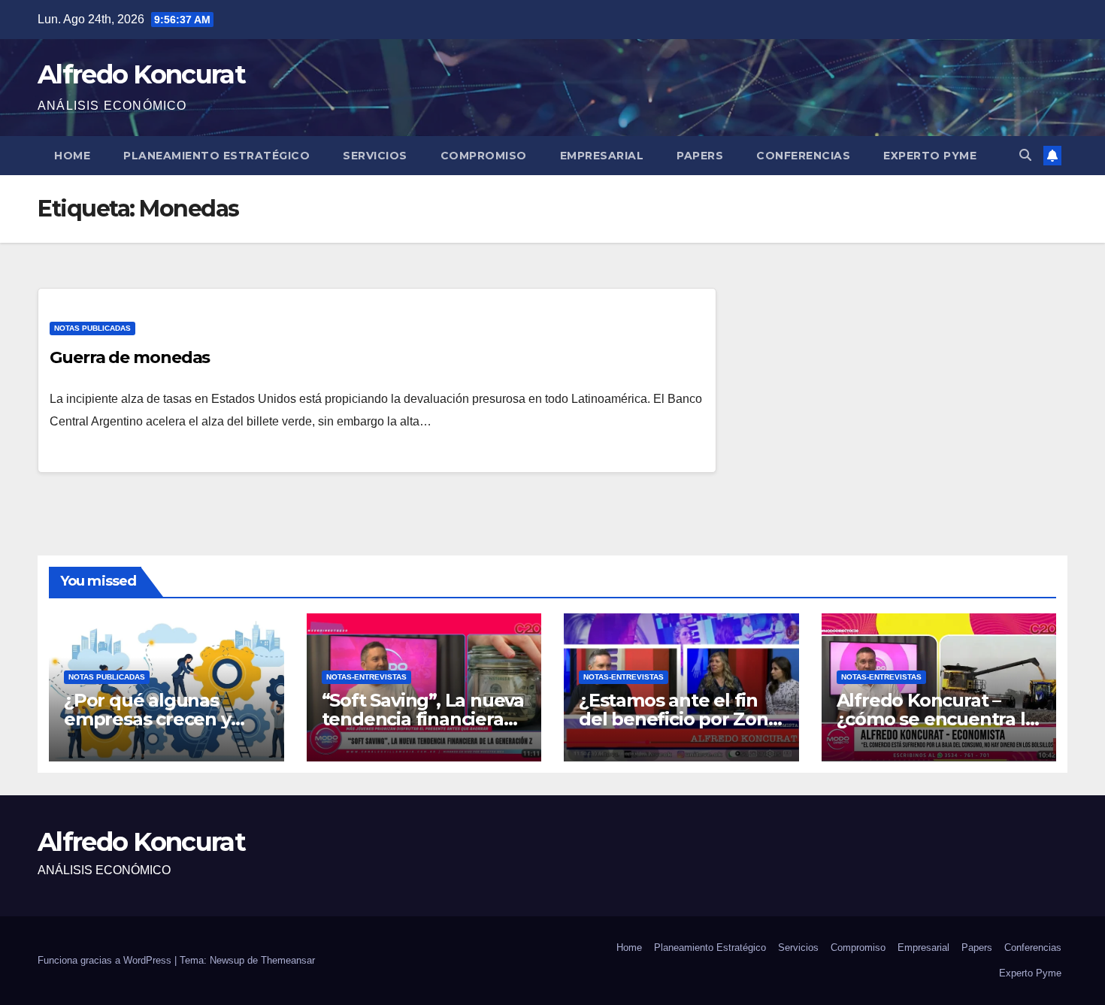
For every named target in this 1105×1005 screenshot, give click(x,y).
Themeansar (288, 960)
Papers (700, 155)
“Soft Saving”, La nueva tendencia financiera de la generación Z (423, 719)
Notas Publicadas (92, 328)
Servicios (375, 155)
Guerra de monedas (130, 357)
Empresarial (602, 155)
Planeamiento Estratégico (216, 155)
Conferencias (803, 155)
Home (72, 155)
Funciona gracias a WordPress (106, 960)
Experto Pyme (929, 155)
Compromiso (483, 155)
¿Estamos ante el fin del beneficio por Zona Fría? (679, 719)
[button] (1025, 155)
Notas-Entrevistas (366, 677)
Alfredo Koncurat (141, 74)
